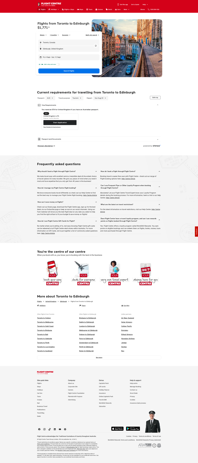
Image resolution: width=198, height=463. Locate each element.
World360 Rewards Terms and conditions (121, 440)
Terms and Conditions (43, 444)
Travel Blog (40, 413)
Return (42, 35)
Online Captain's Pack (106, 396)
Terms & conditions (145, 436)
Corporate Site (73, 386)
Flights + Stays (69, 9)
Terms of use (157, 436)
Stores (142, 9)
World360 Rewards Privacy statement (148, 440)
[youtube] (60, 429)
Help (144, 4)
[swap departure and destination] (96, 46)
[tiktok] (49, 429)
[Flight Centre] (45, 372)
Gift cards (102, 386)
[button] (99, 357)
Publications (41, 409)
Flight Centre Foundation (76, 393)
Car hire (39, 393)
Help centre (133, 383)
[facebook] (39, 429)
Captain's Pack (104, 383)
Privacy (132, 396)
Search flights (69, 71)
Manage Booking (135, 386)
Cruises (100, 9)
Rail (38, 403)
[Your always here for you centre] (145, 273)
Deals (110, 9)
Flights (43, 9)
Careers (70, 390)
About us (71, 383)
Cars (118, 9)
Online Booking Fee (71, 447)
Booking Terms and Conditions (67, 450)
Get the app (124, 4)
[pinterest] (65, 429)
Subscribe (102, 406)
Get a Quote (135, 4)
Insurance (102, 393)
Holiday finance (104, 390)
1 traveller (53, 35)
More (125, 9)
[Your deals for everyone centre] (83, 273)
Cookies (132, 400)
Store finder (134, 393)
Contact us (133, 390)
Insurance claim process (138, 403)
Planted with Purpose (75, 396)
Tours (90, 9)
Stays (81, 9)
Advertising (71, 400)
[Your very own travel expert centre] (114, 273)
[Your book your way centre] (52, 273)
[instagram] (44, 429)
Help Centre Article (90, 195)
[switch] (58, 65)
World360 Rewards (105, 403)
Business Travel (42, 406)
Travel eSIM (103, 400)
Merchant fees (81, 449)
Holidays (54, 9)
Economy (65, 35)
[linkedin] (55, 429)
